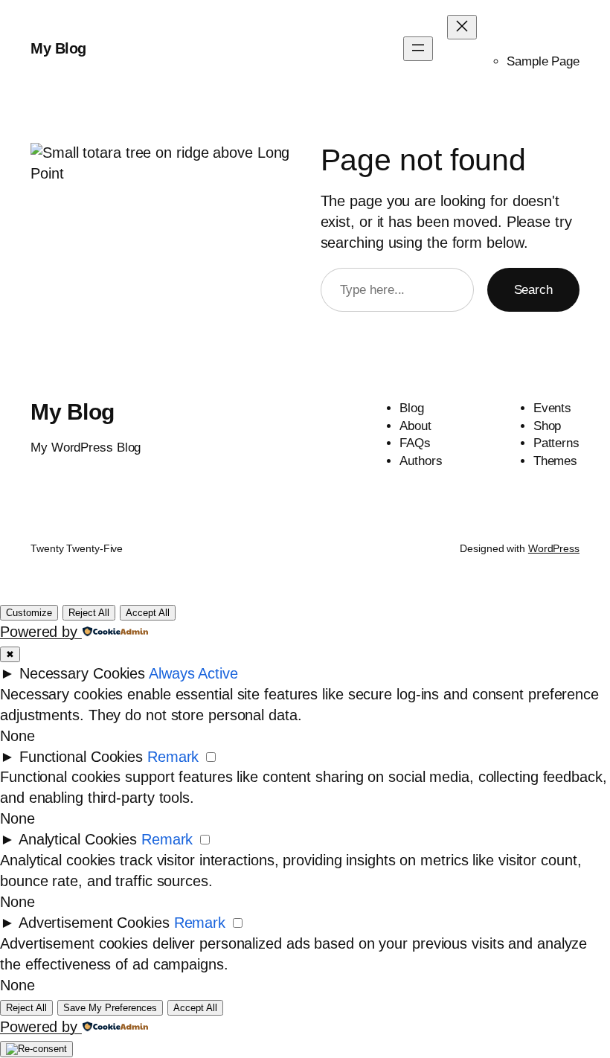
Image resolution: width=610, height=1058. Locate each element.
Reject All (88, 612)
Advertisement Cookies (94, 922)
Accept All (148, 612)
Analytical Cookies (78, 839)
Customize (29, 612)
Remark (173, 756)
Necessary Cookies (82, 673)
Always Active (193, 673)
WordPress (554, 548)
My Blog (58, 48)
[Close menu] (462, 27)
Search (533, 290)
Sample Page (543, 61)
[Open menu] (418, 48)
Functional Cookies (81, 756)
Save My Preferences (110, 1007)
